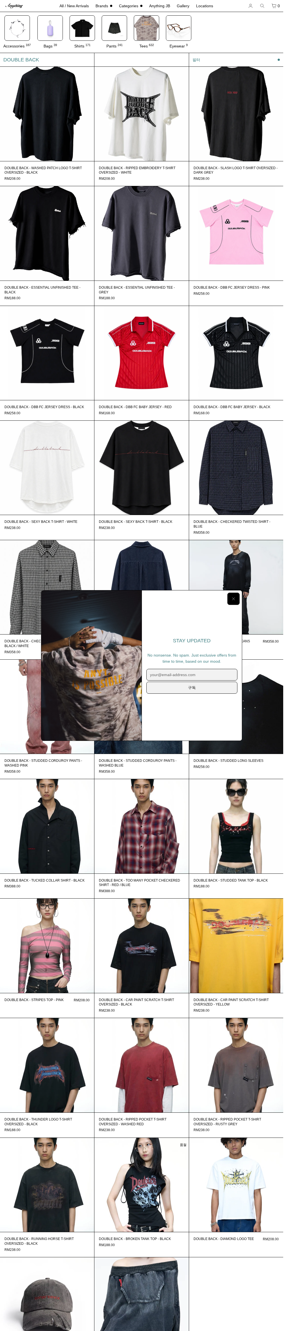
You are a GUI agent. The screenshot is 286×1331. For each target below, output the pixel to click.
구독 (192, 687)
